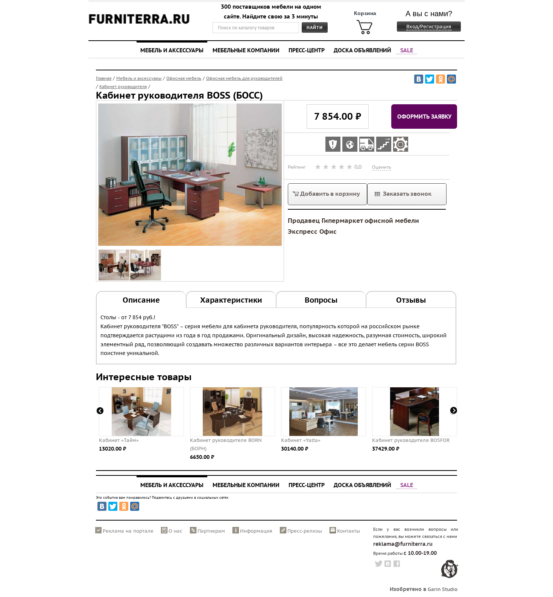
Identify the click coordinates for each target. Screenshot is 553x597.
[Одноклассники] (440, 79)
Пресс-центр (307, 50)
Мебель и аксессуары (172, 50)
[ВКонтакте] (418, 79)
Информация (256, 531)
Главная (103, 78)
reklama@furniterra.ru (403, 544)
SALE (406, 50)
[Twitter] (429, 79)
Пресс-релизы (304, 531)
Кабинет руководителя (123, 86)
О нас (175, 531)
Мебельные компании (246, 50)
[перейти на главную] (139, 23)
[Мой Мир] (451, 79)
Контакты (348, 531)
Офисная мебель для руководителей (244, 78)
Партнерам (211, 531)
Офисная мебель (183, 78)
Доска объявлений (362, 50)
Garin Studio (442, 589)
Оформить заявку (424, 116)
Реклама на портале (128, 531)
